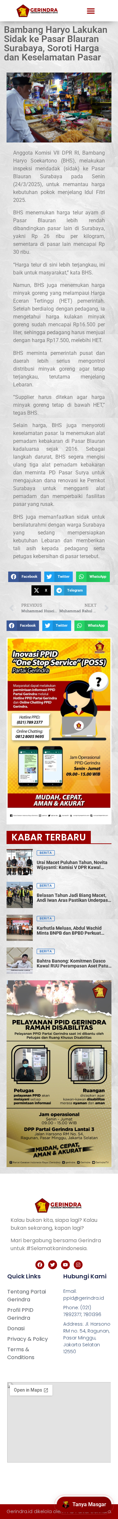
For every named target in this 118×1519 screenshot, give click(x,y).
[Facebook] (39, 1264)
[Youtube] (65, 1264)
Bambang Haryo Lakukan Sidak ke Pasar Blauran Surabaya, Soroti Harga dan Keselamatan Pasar (56, 43)
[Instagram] (78, 1264)
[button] (91, 10)
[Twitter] (52, 1264)
